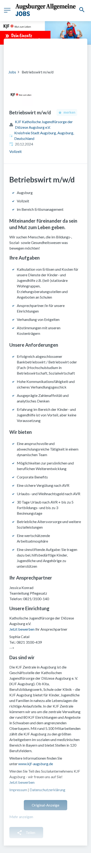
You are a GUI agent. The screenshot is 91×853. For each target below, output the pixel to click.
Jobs (12, 72)
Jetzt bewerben (22, 629)
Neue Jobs (49, 56)
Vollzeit (15, 151)
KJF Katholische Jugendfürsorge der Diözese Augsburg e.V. (44, 124)
